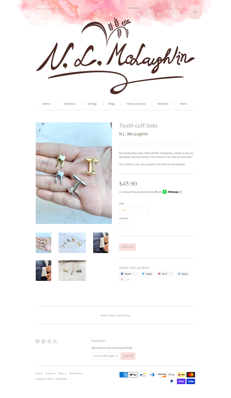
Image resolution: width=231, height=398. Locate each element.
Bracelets (163, 103)
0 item (169, 8)
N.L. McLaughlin (133, 134)
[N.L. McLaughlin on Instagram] (43, 341)
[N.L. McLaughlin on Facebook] (38, 341)
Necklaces (70, 103)
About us (62, 373)
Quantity (123, 219)
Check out (180, 8)
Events (46, 103)
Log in (39, 8)
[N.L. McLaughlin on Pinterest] (49, 341)
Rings (112, 103)
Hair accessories (136, 103)
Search (39, 373)
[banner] (115, 56)
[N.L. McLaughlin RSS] (55, 341)
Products (112, 315)
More (183, 103)
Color (121, 204)
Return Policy (76, 373)
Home (103, 315)
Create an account (55, 8)
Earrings (92, 103)
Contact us (50, 373)
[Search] (156, 8)
